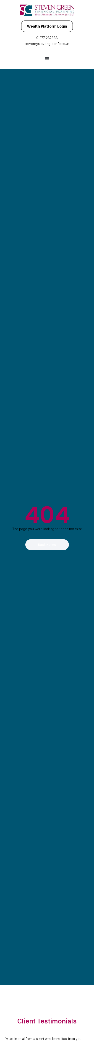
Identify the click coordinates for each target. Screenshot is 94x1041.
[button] (47, 58)
